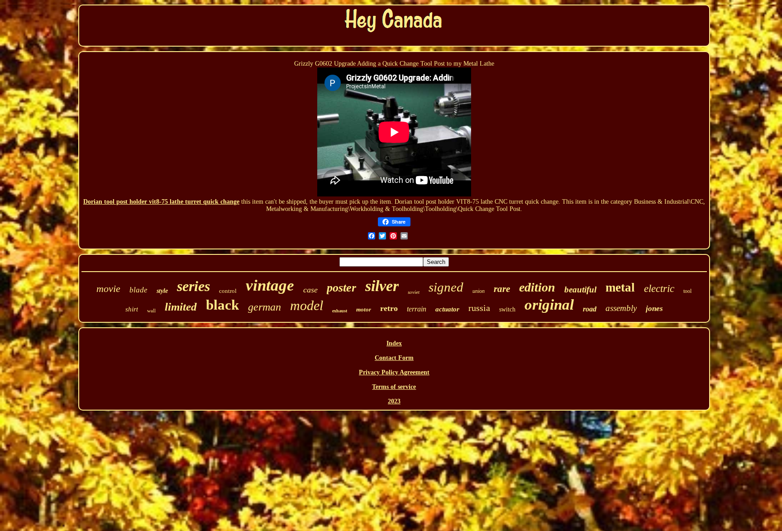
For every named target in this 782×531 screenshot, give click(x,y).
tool (687, 291)
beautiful (580, 289)
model (306, 305)
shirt (131, 309)
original (549, 305)
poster (341, 287)
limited (181, 307)
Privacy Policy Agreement (394, 372)
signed (446, 287)
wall (151, 310)
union (478, 291)
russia (479, 308)
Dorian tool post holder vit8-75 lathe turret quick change (161, 201)
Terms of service (394, 386)
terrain (416, 309)
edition (537, 287)
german (264, 307)
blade (138, 290)
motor (363, 309)
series (193, 286)
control (228, 290)
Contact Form (394, 357)
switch (507, 309)
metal (620, 287)
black (222, 305)
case (310, 289)
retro (389, 308)
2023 (394, 401)
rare (502, 288)
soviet (414, 292)
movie (108, 288)
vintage (270, 285)
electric (659, 288)
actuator (447, 309)
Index (394, 343)
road (589, 309)
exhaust (339, 310)
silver (382, 285)
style (162, 290)
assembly (621, 308)
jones (654, 308)
